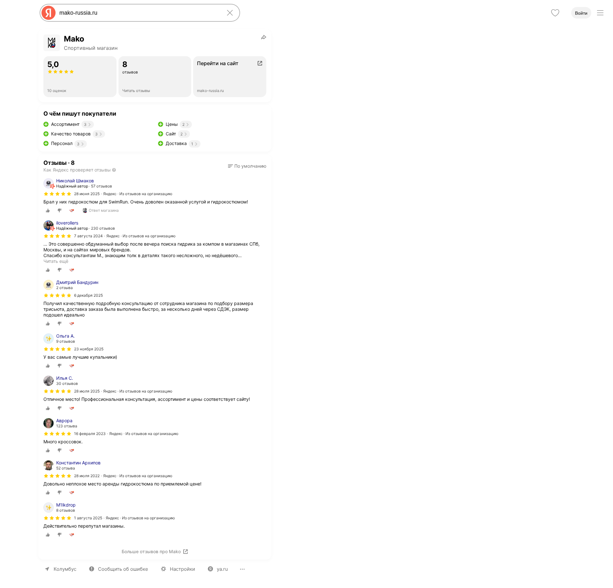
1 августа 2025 (88, 517)
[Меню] (600, 12)
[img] (57, 193)
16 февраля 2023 (90, 433)
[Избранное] (555, 13)
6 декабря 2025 (88, 295)
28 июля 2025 (87, 391)
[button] (247, 166)
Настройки (182, 569)
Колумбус (65, 569)
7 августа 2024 (88, 235)
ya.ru (222, 569)
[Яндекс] (49, 13)
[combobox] (139, 12)
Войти (581, 13)
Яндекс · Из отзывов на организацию (137, 193)
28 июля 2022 (87, 475)
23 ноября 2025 (88, 349)
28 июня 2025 (87, 193)
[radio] (47, 210)
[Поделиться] (263, 37)
